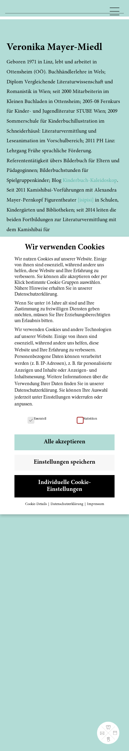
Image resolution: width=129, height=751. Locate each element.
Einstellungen (57, 397)
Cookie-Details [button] (36, 504)
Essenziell (40, 419)
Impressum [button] (95, 504)
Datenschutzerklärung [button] (67, 504)
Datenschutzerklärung (35, 390)
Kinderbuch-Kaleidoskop (90, 180)
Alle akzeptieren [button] (64, 442)
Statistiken (90, 419)
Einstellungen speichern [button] (64, 462)
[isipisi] (86, 200)
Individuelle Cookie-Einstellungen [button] (64, 486)
